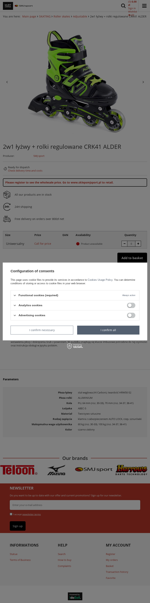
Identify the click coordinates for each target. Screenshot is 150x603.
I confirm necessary (42, 330)
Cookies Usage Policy (100, 279)
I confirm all (108, 330)
